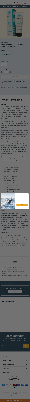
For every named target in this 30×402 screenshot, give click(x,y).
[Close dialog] (28, 193)
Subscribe (22, 204)
